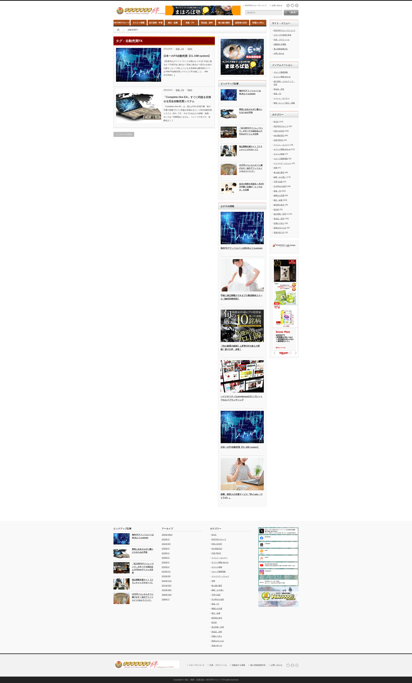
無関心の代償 (279, 195)
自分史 (276, 209)
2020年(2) (166, 548)
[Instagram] (297, 665)
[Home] (118, 30)
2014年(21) (166, 571)
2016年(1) (166, 562)
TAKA (189, 49)
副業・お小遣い (280, 177)
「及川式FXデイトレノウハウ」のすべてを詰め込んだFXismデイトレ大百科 (251, 131)
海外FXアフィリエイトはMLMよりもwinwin (250, 92)
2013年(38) (166, 576)
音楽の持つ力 (279, 232)
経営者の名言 (241, 23)
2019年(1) (166, 553)
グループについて (196, 665)
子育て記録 (278, 182)
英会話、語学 (207, 23)
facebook (297, 5)
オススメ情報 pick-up (282, 77)
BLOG (276, 122)
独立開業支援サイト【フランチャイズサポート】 (250, 148)
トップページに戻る (124, 134)
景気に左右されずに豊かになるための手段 (250, 111)
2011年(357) (167, 585)
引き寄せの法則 (280, 186)
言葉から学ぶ (258, 23)
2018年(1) (166, 558)
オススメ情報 (139, 23)
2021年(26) (166, 544)
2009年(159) (167, 595)
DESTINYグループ (122, 23)
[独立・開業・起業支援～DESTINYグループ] (148, 13)
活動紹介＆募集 (280, 44)
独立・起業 (173, 23)
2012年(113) (167, 581)
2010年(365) (167, 590)
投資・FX (190, 23)
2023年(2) (166, 539)
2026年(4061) (167, 535)
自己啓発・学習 (156, 23)
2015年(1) (166, 567)
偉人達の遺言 (224, 23)
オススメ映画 (279, 154)
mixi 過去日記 (279, 135)
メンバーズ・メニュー (282, 163)
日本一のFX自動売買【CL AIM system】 (187, 56)
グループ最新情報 (281, 72)
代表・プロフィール (282, 40)
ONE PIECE (278, 140)
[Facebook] (292, 665)
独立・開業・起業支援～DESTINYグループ (203, 680)
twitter (292, 5)
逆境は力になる (280, 228)
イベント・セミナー (282, 98)
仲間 (275, 168)
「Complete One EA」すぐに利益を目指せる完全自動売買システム (187, 99)
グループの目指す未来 (282, 35)
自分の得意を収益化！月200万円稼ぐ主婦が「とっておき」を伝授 (251, 187)
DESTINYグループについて (256, 5)
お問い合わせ (277, 5)
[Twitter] (288, 665)
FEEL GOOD (279, 131)
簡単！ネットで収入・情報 (284, 103)
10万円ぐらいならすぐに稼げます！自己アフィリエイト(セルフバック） (251, 168)
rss (288, 5)
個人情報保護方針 (281, 49)
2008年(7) (166, 599)
